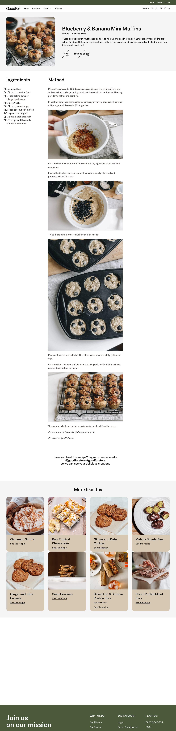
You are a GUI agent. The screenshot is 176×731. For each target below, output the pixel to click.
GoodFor (13, 8)
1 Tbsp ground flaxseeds (18, 120)
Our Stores (95, 727)
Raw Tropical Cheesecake (61, 541)
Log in (167, 2)
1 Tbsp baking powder (17, 95)
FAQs (148, 727)
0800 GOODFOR (154, 722)
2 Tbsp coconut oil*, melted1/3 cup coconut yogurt (19, 111)
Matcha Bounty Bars (150, 539)
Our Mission (96, 722)
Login (120, 722)
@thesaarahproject (84, 432)
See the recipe (17, 544)
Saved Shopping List (128, 727)
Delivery (152, 2)
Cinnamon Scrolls (22, 539)
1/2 (8, 116)
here (71, 438)
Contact (160, 2)
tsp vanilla (13, 102)
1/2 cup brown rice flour (18, 92)
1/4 (8, 106)
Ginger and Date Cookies (105, 541)
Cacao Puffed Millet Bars (149, 596)
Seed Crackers (62, 594)
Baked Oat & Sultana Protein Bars (108, 596)
